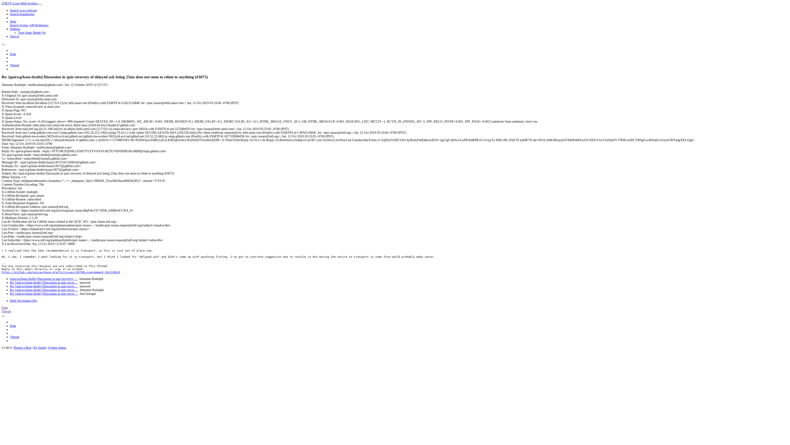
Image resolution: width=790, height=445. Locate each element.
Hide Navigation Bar (23, 300)
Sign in (14, 36)
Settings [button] (15, 29)
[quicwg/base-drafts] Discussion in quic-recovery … (44, 279)
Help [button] (13, 21)
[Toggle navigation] (40, 4)
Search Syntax (19, 25)
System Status (57, 347)
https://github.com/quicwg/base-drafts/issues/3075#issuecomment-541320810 (61, 272)
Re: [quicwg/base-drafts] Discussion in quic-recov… (44, 282)
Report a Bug (22, 347)
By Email (40, 347)
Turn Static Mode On (32, 32)
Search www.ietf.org (23, 10)
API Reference (39, 25)
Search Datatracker (22, 14)
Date (13, 54)
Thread (14, 65)
